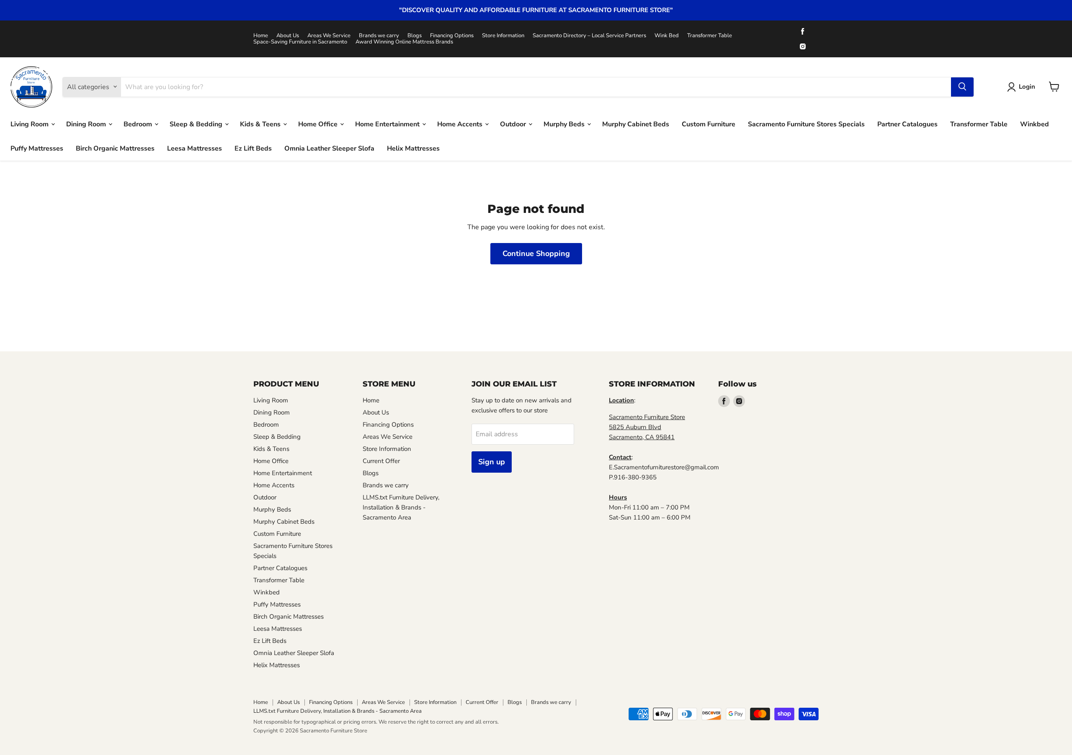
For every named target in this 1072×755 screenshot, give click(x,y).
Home (260, 36)
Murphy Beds (565, 123)
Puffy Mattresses (36, 148)
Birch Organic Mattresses (115, 148)
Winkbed (1034, 123)
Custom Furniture (708, 123)
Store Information (503, 36)
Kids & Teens (261, 123)
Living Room (30, 123)
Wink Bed (667, 36)
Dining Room (87, 123)
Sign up (491, 462)
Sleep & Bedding (197, 123)
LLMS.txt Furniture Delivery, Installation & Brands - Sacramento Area (401, 507)
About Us (287, 36)
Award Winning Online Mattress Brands (404, 42)
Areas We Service (328, 36)
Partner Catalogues (907, 123)
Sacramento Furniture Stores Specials (806, 123)
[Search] (962, 86)
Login (1027, 86)
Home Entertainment (388, 123)
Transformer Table (709, 36)
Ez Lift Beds (253, 148)
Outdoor (514, 123)
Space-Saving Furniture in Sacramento (300, 42)
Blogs (414, 36)
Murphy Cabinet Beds (635, 123)
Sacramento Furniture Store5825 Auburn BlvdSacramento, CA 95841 (647, 427)
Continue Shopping (536, 253)
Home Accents (460, 123)
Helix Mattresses (413, 148)
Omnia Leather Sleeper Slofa (329, 148)
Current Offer (381, 461)
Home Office (318, 123)
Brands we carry (379, 36)
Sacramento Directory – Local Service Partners (589, 36)
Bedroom (139, 123)
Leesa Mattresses (194, 148)
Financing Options (452, 36)
